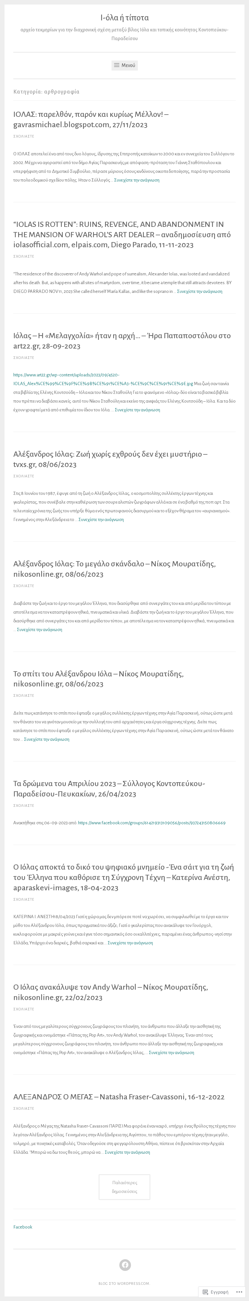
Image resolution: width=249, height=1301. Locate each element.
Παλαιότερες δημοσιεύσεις (124, 1187)
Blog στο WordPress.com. (125, 1283)
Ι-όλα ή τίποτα (125, 17)
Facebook (22, 1227)
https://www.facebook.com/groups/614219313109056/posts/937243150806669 (152, 822)
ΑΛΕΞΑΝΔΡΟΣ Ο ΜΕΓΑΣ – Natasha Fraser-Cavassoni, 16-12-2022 (119, 1097)
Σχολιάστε (23, 136)
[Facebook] (125, 1265)
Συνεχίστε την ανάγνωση (137, 180)
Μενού (128, 65)
